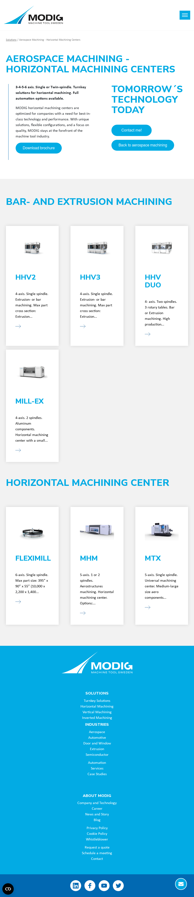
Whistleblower (97, 839)
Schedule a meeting (97, 852)
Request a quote (97, 847)
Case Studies (97, 773)
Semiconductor (97, 754)
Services (97, 768)
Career (97, 808)
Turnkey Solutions (97, 700)
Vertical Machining (97, 711)
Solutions (11, 39)
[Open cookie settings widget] (8, 889)
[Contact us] (181, 884)
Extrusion (97, 748)
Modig (97, 662)
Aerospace (97, 731)
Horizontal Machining (97, 706)
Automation (97, 762)
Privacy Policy (97, 827)
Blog (97, 819)
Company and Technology (97, 802)
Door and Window (97, 743)
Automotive (97, 737)
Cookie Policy (97, 833)
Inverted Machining (97, 717)
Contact (97, 858)
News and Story (97, 814)
